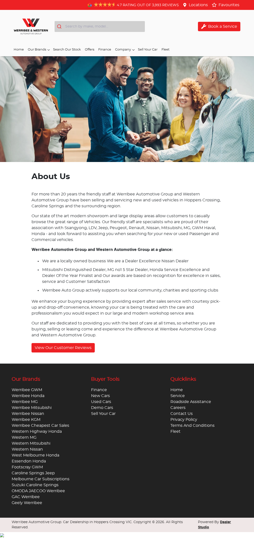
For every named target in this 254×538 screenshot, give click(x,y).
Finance (104, 49)
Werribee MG (25, 402)
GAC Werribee (26, 497)
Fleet (165, 49)
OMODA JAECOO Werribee (38, 491)
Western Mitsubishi (31, 443)
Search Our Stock (67, 49)
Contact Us (181, 414)
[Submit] (60, 26)
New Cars (100, 396)
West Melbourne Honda (35, 455)
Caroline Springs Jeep (33, 473)
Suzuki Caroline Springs (35, 485)
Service (177, 396)
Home (19, 49)
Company (123, 49)
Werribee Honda (28, 396)
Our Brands (37, 49)
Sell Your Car (148, 49)
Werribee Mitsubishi (32, 408)
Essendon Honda (29, 461)
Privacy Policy (183, 420)
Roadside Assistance (190, 402)
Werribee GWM (27, 390)
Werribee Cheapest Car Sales (40, 426)
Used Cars (101, 402)
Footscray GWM (27, 467)
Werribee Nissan (28, 414)
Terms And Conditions (192, 426)
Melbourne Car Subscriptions (40, 479)
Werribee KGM (26, 420)
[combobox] (100, 26)
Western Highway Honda (37, 431)
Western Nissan (27, 449)
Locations (198, 5)
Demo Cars (102, 408)
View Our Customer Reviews (63, 348)
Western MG (24, 437)
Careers (178, 408)
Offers (89, 49)
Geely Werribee (27, 503)
